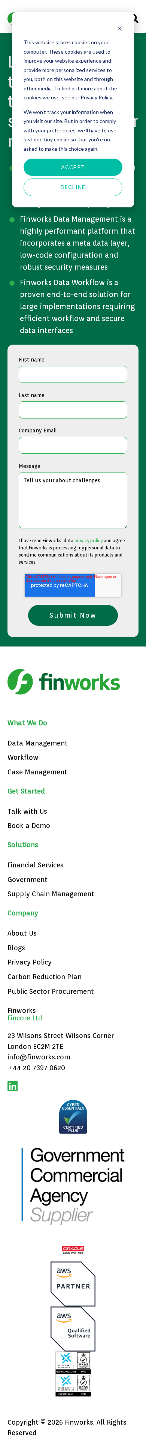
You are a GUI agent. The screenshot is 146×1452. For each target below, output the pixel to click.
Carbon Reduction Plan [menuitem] (44, 977)
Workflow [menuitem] (23, 757)
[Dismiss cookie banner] (119, 28)
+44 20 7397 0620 (37, 1068)
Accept (73, 167)
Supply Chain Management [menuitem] (50, 894)
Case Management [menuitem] (37, 772)
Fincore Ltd (24, 1018)
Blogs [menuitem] (16, 948)
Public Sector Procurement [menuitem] (50, 991)
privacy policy (88, 540)
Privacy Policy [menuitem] (29, 962)
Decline (73, 187)
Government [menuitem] (27, 880)
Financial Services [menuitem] (35, 865)
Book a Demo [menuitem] (28, 826)
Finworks (21, 1010)
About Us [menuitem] (22, 933)
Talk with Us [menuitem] (27, 811)
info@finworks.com (38, 1057)
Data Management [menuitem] (37, 743)
